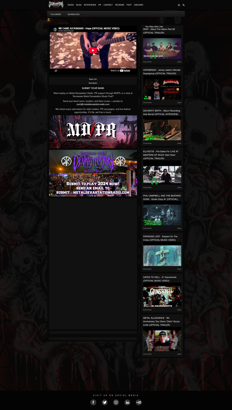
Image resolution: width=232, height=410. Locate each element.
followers (55, 14)
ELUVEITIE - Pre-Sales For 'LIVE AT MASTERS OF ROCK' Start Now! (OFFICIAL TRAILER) (160, 155)
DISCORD (138, 4)
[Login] (179, 4)
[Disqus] (93, 232)
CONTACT (108, 4)
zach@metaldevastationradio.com (93, 104)
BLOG (78, 4)
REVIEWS (119, 4)
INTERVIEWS (90, 4)
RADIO (71, 4)
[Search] (183, 4)
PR (99, 4)
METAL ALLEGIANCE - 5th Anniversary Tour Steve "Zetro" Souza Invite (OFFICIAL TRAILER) (161, 321)
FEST (129, 4)
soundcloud (74, 14)
